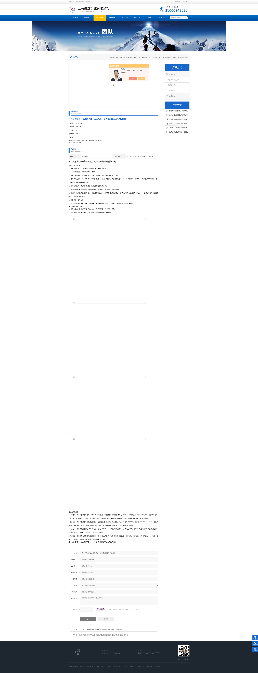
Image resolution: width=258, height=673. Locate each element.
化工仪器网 (148, 666)
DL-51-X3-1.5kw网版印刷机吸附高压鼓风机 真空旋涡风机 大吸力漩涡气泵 (102, 629)
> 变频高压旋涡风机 (173, 80)
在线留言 (150, 17)
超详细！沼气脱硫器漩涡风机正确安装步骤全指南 (179, 128)
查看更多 (172, 96)
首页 (121, 57)
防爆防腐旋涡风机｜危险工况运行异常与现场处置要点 (179, 111)
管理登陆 (158, 666)
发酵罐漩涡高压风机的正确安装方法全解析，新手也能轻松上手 (179, 115)
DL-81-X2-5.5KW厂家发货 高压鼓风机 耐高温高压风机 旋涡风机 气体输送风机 (103, 635)
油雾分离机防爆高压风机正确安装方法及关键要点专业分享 (179, 132)
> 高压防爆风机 (171, 90)
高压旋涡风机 (143, 57)
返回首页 (177, 2)
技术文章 (125, 17)
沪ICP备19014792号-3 (120, 666)
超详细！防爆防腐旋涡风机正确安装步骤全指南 (179, 123)
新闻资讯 (112, 17)
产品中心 (100, 17)
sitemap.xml (132, 666)
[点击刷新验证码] (100, 609)
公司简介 (87, 17)
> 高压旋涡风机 (171, 85)
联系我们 (185, 2)
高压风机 (134, 57)
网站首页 (75, 17)
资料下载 (137, 17)
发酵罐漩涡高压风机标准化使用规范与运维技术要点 (179, 119)
